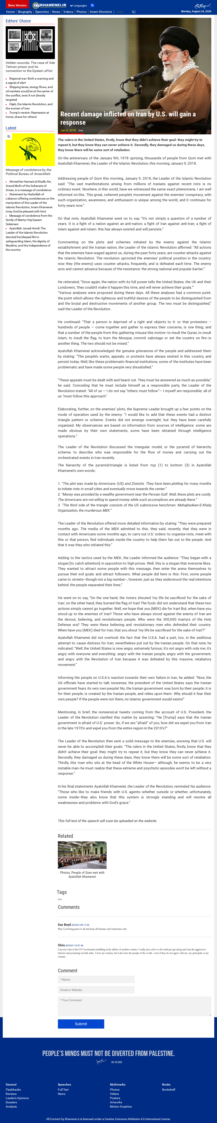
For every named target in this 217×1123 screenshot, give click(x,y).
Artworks (116, 1102)
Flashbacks (13, 1089)
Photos (82, 12)
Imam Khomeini (101, 12)
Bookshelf (168, 1089)
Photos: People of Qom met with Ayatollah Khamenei (82, 875)
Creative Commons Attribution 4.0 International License (137, 1119)
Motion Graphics (121, 1106)
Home (10, 12)
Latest (11, 128)
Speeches (42, 12)
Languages (80, 5)
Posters (115, 1098)
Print (81, 130)
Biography (25, 12)
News (56, 12)
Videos (68, 12)
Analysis (11, 1106)
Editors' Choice (18, 20)
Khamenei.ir (49, 5)
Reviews (11, 1093)
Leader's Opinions (17, 1098)
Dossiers (11, 1102)
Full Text (63, 1089)
